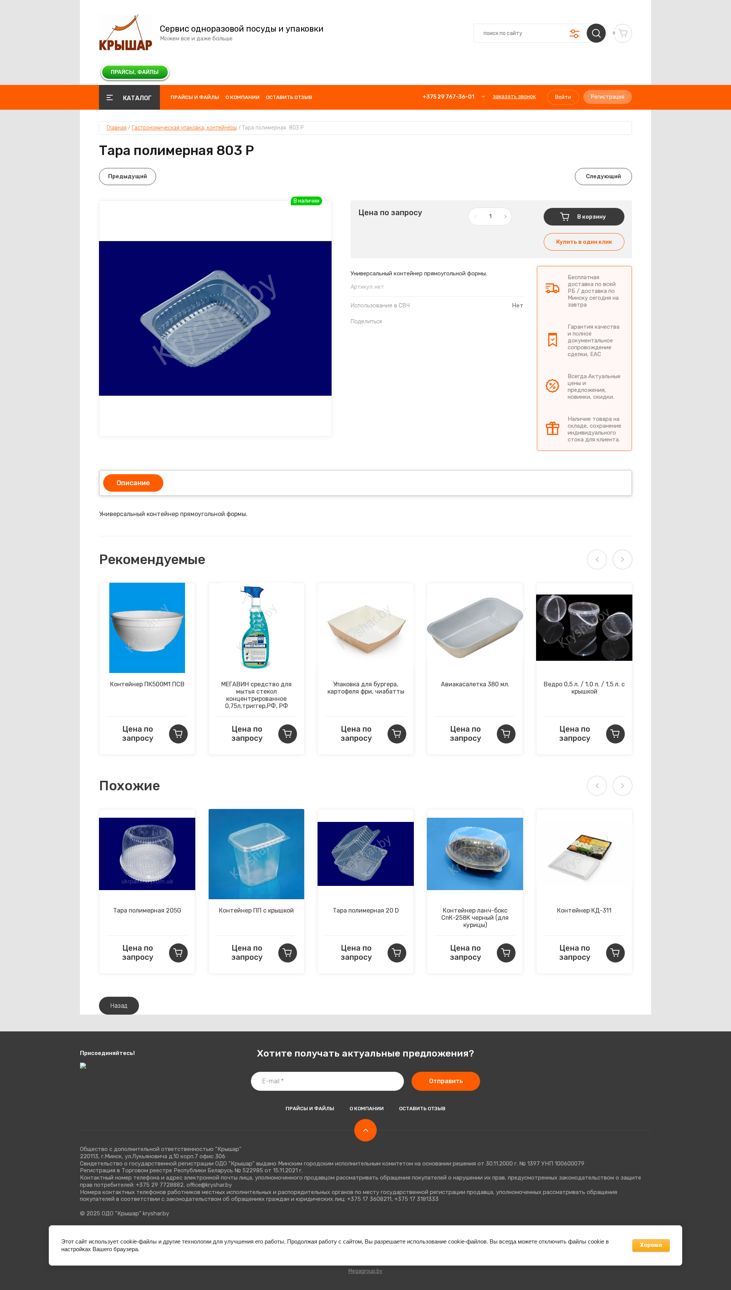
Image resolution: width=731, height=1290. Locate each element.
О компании (242, 97)
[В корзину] (178, 733)
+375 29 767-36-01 (448, 97)
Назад (119, 1005)
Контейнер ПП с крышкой (256, 910)
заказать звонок (514, 96)
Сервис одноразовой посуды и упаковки (242, 29)
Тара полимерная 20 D (366, 910)
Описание (133, 483)
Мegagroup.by (365, 1271)
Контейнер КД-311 (584, 910)
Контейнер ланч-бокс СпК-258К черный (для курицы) (475, 918)
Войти (563, 97)
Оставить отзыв (289, 97)
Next (622, 559)
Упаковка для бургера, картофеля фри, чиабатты (365, 688)
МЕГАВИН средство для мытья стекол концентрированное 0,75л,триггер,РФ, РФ (256, 695)
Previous (597, 559)
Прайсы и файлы (195, 97)
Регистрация (607, 97)
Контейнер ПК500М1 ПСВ (147, 684)
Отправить (446, 1081)
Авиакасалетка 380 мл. (475, 684)
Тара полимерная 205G (147, 910)
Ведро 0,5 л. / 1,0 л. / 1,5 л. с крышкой (584, 688)
